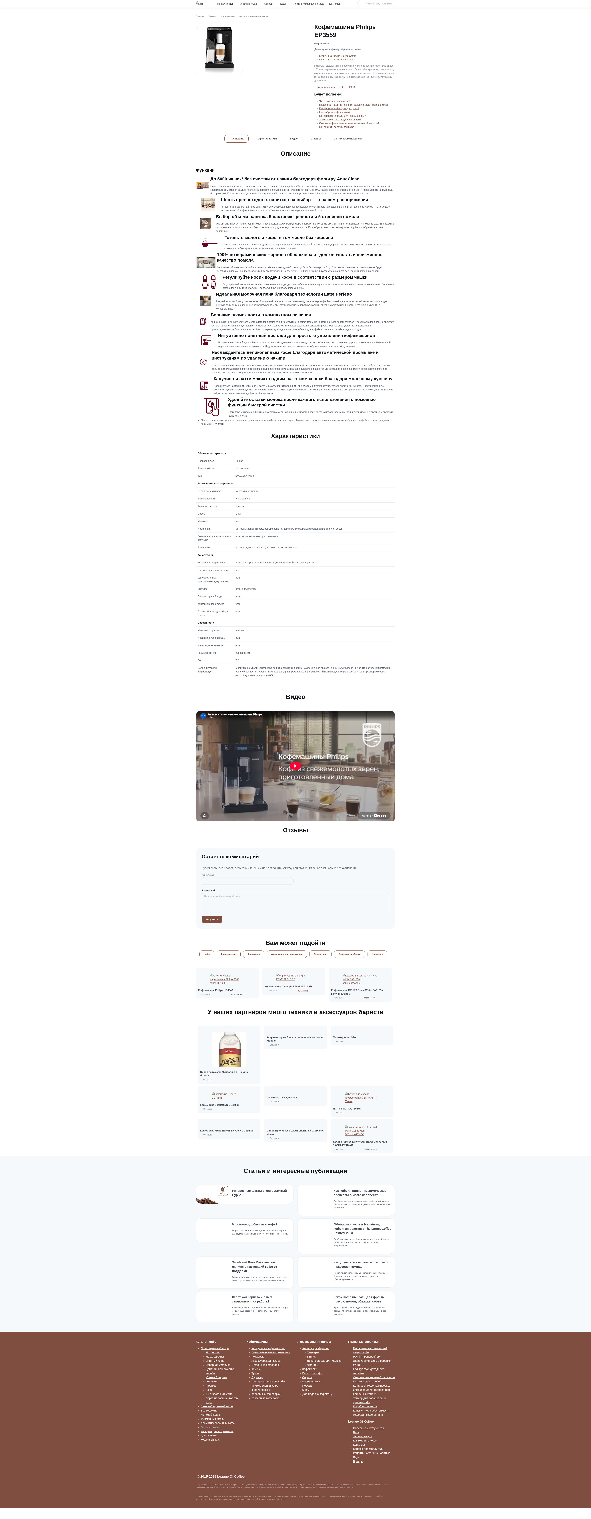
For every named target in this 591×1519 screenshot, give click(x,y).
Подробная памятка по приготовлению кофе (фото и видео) (353, 104)
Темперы (313, 1352)
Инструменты (225, 3)
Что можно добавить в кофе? (254, 1224)
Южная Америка (216, 1377)
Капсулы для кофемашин (217, 1431)
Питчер (311, 1356)
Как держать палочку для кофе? (337, 127)
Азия (209, 1389)
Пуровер (257, 1377)
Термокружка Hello (344, 1037)
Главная (200, 16)
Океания (211, 1381)
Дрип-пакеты (209, 1435)
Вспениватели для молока (324, 1360)
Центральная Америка (220, 1369)
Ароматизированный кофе (218, 1423)
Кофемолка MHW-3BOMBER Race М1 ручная (227, 1130)
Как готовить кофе (365, 1440)
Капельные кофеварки (265, 1394)
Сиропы (307, 1377)
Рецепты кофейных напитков (371, 1453)
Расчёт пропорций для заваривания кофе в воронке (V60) (372, 1360)
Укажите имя (208, 875)
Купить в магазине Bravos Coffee (337, 56)
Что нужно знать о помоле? (334, 101)
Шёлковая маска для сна (282, 1097)
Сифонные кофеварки (265, 1364)
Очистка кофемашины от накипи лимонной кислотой (349, 123)
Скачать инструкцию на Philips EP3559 (336, 87)
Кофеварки (253, 954)
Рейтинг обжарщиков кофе (309, 3)
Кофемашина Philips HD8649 (215, 990)
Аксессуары (320, 954)
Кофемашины (228, 16)
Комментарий (208, 890)
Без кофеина (209, 1410)
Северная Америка (218, 1364)
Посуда (307, 1385)
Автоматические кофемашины (254, 16)
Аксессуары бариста (315, 1348)
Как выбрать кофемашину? (334, 112)
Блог (356, 1432)
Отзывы (316, 138)
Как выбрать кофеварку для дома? (339, 108)
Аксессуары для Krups (265, 1360)
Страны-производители (368, 1448)
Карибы (210, 1373)
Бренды (358, 1461)
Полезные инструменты (368, 1428)
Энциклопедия (248, 3)
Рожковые (257, 1356)
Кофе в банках (210, 1439)
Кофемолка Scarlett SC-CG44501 (219, 1105)
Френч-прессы (260, 1389)
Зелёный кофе (210, 1427)
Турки (255, 1373)
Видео (294, 138)
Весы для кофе (312, 1373)
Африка (211, 1385)
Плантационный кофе (215, 1348)
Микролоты (213, 1352)
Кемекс (256, 1369)
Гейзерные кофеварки (265, 1398)
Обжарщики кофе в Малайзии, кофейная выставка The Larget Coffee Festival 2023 (362, 1229)
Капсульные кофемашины (268, 1348)
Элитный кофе (215, 1360)
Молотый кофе (210, 1414)
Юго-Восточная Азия (219, 1394)
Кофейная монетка (365, 1406)
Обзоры (268, 3)
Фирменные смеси (212, 1418)
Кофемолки (309, 1369)
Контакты (334, 3)
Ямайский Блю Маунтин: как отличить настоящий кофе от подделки (254, 1267)
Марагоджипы (215, 1356)
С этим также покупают (348, 138)
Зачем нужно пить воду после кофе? (340, 119)
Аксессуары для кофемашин (286, 954)
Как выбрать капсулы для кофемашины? (342, 116)
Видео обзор (236, 994)
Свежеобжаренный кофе (217, 1406)
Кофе (283, 3)
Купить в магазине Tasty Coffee (336, 59)
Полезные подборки (349, 954)
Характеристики (267, 138)
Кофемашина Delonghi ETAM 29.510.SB (288, 986)
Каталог (212, 16)
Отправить (212, 919)
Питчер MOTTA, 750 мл (347, 1108)
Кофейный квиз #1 (365, 1394)
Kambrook (377, 954)
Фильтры (313, 1364)
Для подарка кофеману (317, 1394)
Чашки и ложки (312, 1381)
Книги (306, 1389)
